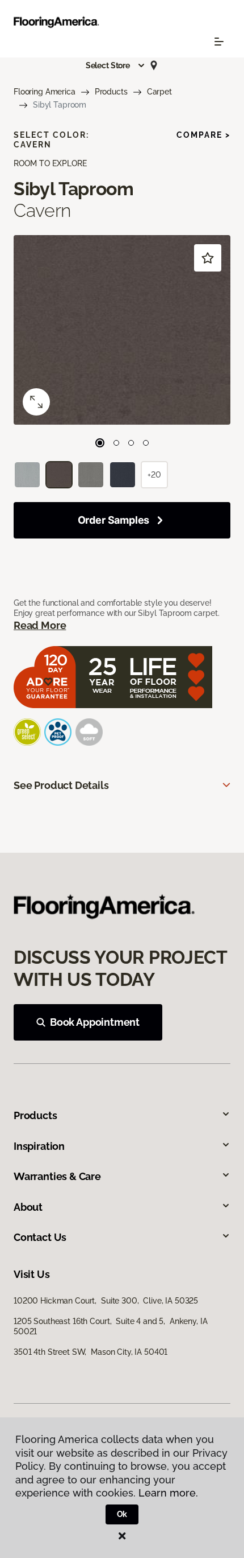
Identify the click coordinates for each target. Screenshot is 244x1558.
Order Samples (114, 520)
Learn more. (168, 1493)
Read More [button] (40, 625)
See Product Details (61, 785)
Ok (122, 1514)
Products (111, 91)
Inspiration (39, 1146)
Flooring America (44, 91)
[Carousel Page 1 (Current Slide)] (99, 442)
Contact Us (40, 1237)
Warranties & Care (57, 1176)
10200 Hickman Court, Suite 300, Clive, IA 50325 (106, 1300)
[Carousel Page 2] (116, 443)
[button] (116, 65)
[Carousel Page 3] (131, 443)
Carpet (159, 91)
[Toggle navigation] (219, 41)
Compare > (203, 134)
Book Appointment (95, 1022)
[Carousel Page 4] (146, 443)
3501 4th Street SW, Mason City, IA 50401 (90, 1351)
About (28, 1207)
